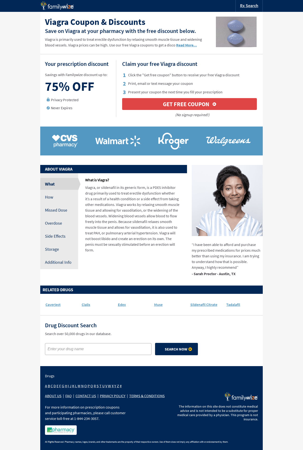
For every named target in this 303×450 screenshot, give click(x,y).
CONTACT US (86, 395)
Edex (122, 304)
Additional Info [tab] (58, 262)
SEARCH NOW (176, 349)
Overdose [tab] (53, 223)
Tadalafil (233, 304)
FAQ (68, 395)
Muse (158, 304)
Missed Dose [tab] (56, 210)
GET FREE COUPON (186, 104)
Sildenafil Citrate (203, 304)
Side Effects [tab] (55, 236)
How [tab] (49, 197)
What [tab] (50, 184)
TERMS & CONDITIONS (147, 395)
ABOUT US (53, 395)
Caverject (53, 304)
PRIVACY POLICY (112, 395)
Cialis (86, 304)
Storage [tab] (52, 249)
